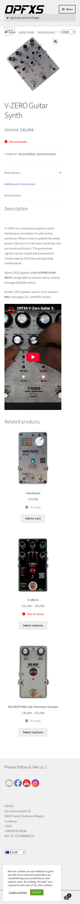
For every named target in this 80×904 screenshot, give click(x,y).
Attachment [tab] (12, 195)
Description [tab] (12, 173)
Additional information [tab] (19, 184)
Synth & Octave (46, 154)
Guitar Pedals (27, 154)
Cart (61, 894)
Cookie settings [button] (18, 892)
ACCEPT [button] (36, 892)
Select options (33, 625)
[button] (55, 41)
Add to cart (33, 518)
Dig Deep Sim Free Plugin (24, 17)
